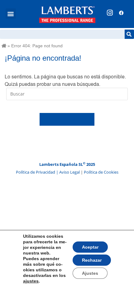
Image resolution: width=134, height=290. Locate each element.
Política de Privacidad (36, 172)
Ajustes (90, 273)
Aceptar (90, 247)
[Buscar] (129, 34)
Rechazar (92, 260)
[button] (11, 13)
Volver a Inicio (67, 119)
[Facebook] (121, 12)
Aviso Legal (70, 172)
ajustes (31, 280)
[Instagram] (110, 13)
